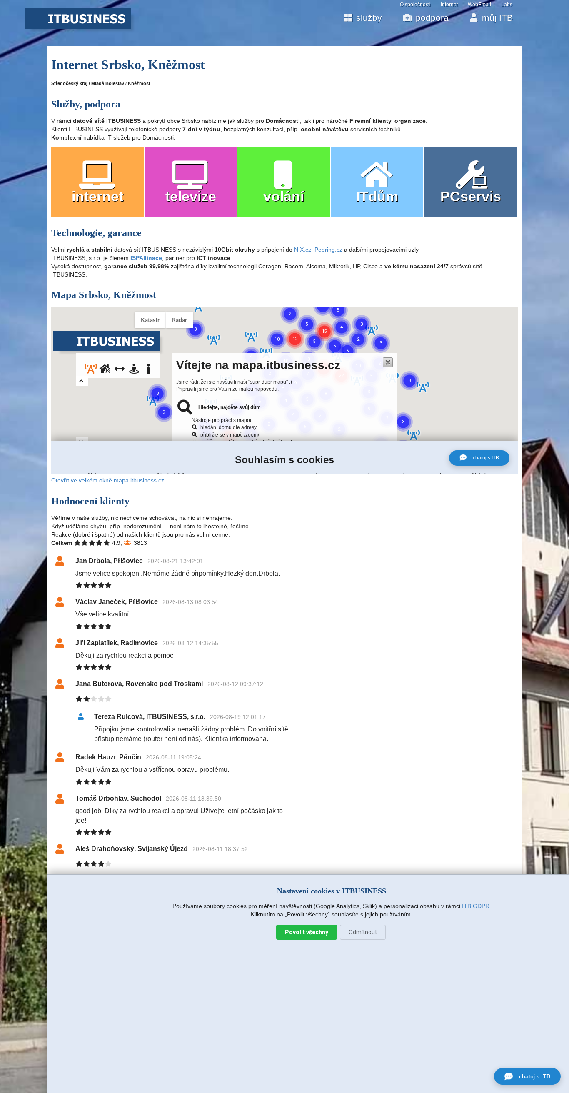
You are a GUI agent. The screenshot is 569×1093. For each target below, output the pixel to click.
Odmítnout (363, 932)
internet (97, 196)
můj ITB (497, 17)
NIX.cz (302, 249)
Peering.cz (328, 249)
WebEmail (479, 4)
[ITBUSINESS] (78, 26)
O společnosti (415, 4)
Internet (449, 4)
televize (190, 196)
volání (283, 196)
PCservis (470, 196)
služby (369, 17)
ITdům (377, 196)
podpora (432, 17)
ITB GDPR (475, 906)
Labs (506, 4)
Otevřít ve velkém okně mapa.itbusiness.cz (107, 480)
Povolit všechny (306, 932)
